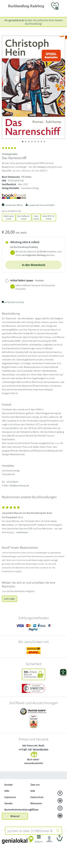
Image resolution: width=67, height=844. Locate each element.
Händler (8, 803)
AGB (32, 791)
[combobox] (29, 830)
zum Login (9, 598)
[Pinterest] (60, 801)
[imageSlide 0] (22, 141)
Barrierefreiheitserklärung (16, 809)
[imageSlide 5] (38, 141)
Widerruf (14, 816)
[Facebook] (60, 793)
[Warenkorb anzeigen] (60, 840)
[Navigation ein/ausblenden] (49, 839)
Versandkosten (40, 749)
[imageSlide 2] (29, 141)
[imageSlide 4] (35, 141)
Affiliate (34, 809)
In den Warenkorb (33, 265)
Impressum (10, 797)
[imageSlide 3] (32, 141)
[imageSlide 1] (25, 141)
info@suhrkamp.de (19, 485)
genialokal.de (16, 20)
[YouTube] (60, 816)
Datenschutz (36, 797)
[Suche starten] (58, 830)
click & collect (26, 251)
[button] (39, 840)
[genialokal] (18, 839)
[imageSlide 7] (44, 141)
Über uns (35, 784)
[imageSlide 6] (41, 141)
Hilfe (6, 791)
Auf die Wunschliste (14, 302)
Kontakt (8, 784)
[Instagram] (60, 808)
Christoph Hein (9, 154)
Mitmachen (36, 803)
